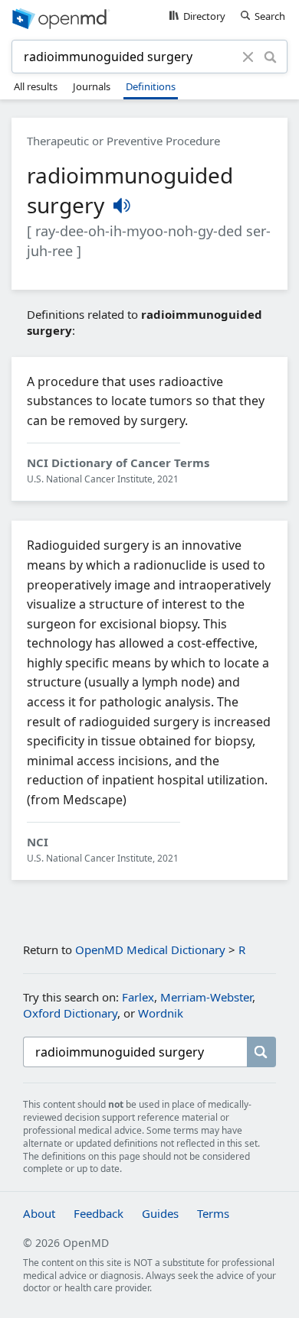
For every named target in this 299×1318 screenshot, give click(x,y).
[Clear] (248, 57)
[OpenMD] (150, 17)
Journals (91, 86)
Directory (204, 16)
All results (36, 86)
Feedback (98, 1213)
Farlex (138, 997)
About (39, 1213)
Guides (160, 1213)
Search (270, 16)
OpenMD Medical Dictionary (150, 949)
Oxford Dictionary (70, 1013)
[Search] (270, 57)
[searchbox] (135, 1052)
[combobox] (129, 57)
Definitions (151, 86)
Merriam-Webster (206, 997)
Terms (213, 1213)
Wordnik (160, 1013)
